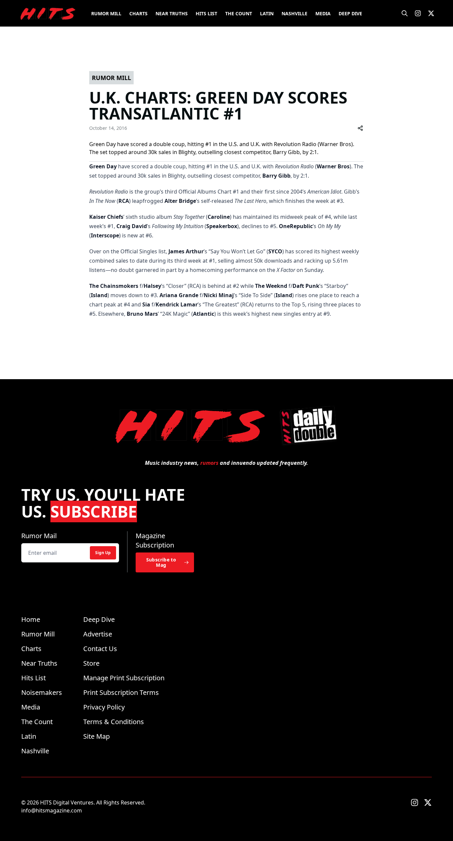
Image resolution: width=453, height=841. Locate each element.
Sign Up (103, 552)
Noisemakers (41, 692)
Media (323, 13)
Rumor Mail (39, 535)
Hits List (206, 13)
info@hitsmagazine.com (51, 810)
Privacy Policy (104, 707)
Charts (138, 13)
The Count (238, 13)
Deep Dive (350, 13)
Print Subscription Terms (121, 692)
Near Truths (172, 13)
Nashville (294, 13)
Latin (267, 13)
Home (30, 619)
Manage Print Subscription (123, 677)
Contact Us (100, 648)
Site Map (96, 736)
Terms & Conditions (113, 721)
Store (91, 663)
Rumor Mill (106, 13)
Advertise (97, 634)
